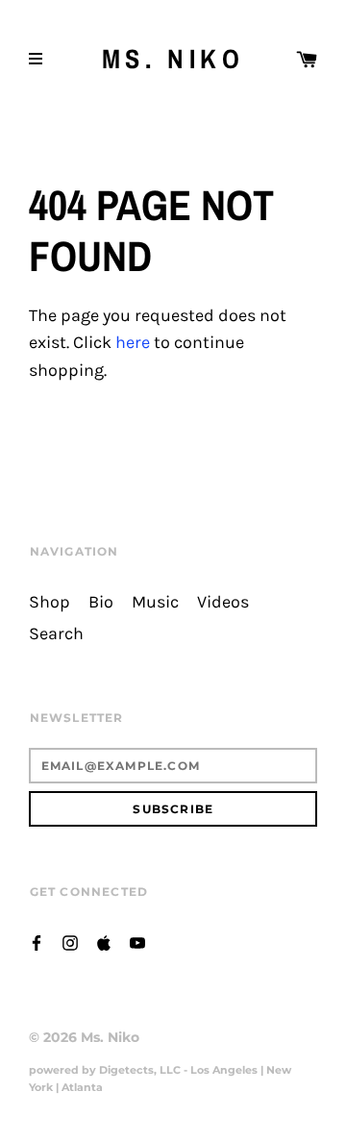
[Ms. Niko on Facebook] (36, 941)
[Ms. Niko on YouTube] (137, 941)
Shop (49, 602)
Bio (100, 602)
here (132, 343)
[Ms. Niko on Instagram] (70, 941)
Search (56, 634)
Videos (223, 602)
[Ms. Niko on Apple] (103, 941)
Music (155, 602)
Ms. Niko (173, 59)
